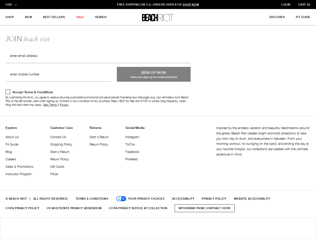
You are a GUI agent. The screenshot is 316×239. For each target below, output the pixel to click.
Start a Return (59, 152)
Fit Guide (303, 17)
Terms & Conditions (92, 198)
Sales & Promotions (20, 166)
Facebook (132, 152)
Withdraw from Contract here (205, 208)
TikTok (130, 144)
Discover (277, 17)
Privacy (64, 104)
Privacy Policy (214, 198)
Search (101, 17)
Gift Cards (57, 166)
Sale (80, 17)
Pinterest (131, 159)
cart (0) (304, 4)
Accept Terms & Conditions (32, 92)
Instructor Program (19, 174)
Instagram (132, 137)
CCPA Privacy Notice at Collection (138, 208)
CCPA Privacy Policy (22, 208)
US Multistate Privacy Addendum (74, 208)
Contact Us (58, 137)
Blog (9, 152)
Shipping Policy (61, 144)
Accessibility (183, 198)
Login (286, 4)
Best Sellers (54, 17)
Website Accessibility (252, 198)
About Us (12, 137)
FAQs (54, 174)
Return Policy (59, 159)
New (28, 17)
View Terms (50, 104)
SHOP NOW (191, 4)
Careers (11, 159)
